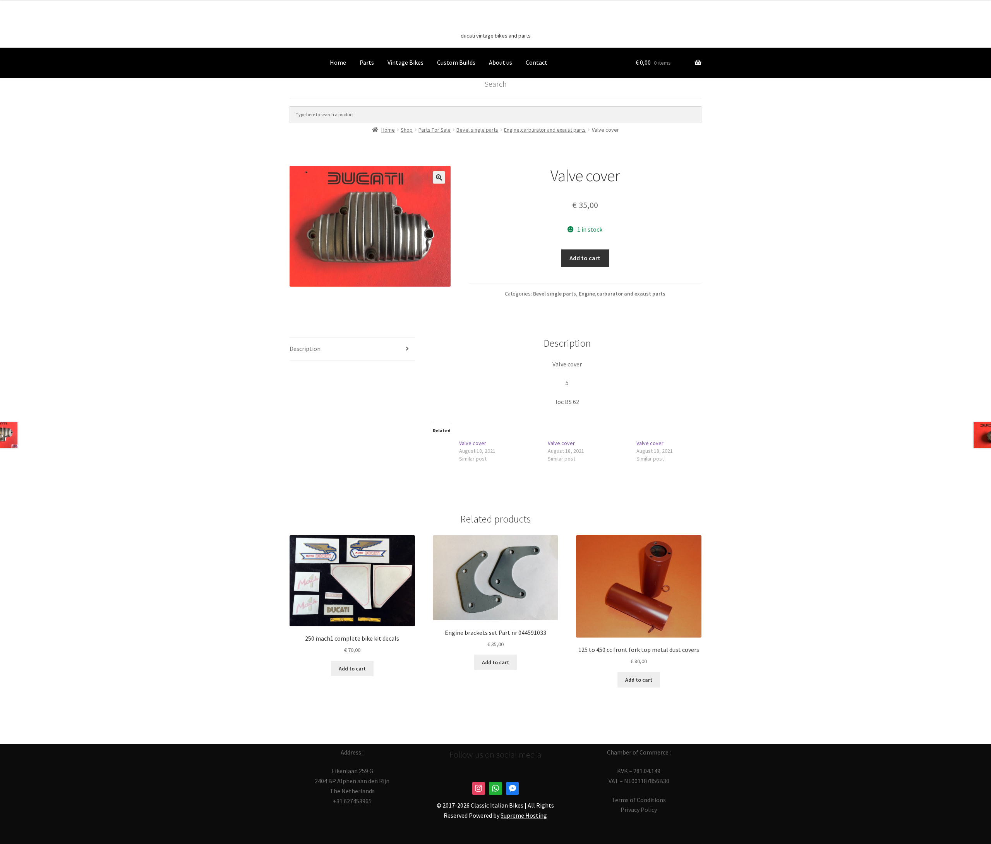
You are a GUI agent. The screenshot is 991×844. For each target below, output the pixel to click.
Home (338, 62)
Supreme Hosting (524, 815)
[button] (439, 177)
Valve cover (472, 443)
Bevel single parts (554, 293)
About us (500, 62)
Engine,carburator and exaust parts (622, 293)
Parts (367, 62)
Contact (536, 62)
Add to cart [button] (352, 668)
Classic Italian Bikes (495, 23)
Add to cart (584, 258)
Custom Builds (456, 62)
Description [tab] (305, 348)
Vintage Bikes (405, 62)
